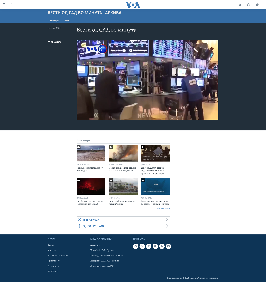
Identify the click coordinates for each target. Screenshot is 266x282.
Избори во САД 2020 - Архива (104, 261)
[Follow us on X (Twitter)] (148, 246)
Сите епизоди (163, 208)
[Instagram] (248, 5)
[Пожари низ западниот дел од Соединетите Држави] (123, 153)
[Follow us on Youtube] (155, 246)
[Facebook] (257, 5)
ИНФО (67, 21)
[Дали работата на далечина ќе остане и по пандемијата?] (155, 186)
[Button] (54, 42)
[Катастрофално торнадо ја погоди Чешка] (123, 186)
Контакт (52, 250)
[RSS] (162, 246)
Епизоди (54, 21)
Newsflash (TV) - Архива (102, 250)
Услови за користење (58, 256)
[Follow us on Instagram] (142, 246)
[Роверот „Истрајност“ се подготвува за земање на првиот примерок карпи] (155, 153)
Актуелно (95, 245)
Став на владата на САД (101, 266)
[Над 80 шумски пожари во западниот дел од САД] (91, 186)
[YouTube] (240, 5)
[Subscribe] (168, 246)
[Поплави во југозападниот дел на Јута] (91, 153)
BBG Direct (53, 271)
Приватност (53, 261)
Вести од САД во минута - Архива (106, 256)
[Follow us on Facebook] (135, 246)
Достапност (53, 266)
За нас (51, 245)
